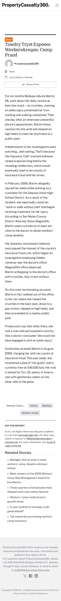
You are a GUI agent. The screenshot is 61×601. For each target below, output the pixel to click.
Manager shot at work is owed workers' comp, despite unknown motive (27, 464)
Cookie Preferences (37, 593)
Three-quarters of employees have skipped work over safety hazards (29, 489)
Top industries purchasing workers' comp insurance (29, 518)
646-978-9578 (16, 562)
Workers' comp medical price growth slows (26, 499)
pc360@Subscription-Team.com (31, 570)
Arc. (21, 590)
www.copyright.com (28, 435)
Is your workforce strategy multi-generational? (28, 509)
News (9, 39)
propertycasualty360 (28, 63)
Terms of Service (50, 590)
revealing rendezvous (18, 165)
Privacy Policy (20, 593)
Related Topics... (16, 405)
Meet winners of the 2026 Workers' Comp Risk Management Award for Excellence (30, 478)
